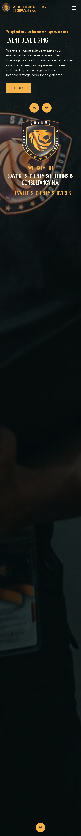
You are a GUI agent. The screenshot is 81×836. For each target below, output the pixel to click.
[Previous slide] (34, 108)
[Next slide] (47, 108)
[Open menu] (74, 7)
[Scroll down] (40, 827)
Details (19, 88)
